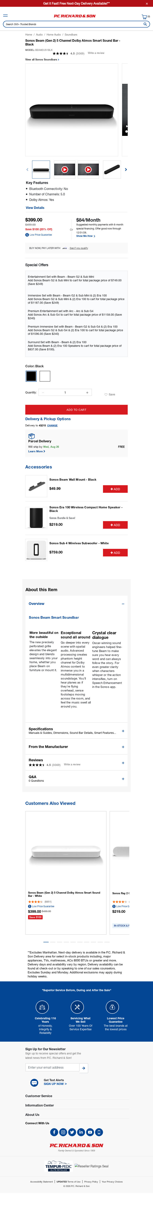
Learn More (35, 451)
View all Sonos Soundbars (41, 59)
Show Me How (84, 236)
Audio (39, 34)
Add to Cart (76, 409)
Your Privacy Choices (112, 1181)
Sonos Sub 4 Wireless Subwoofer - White (79, 543)
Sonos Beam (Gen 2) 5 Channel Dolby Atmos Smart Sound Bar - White (64, 894)
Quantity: (31, 392)
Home (28, 34)
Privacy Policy (91, 1181)
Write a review (96, 52)
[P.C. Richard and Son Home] (75, 17)
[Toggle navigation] (5, 16)
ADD (117, 489)
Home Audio (54, 34)
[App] (99, 1132)
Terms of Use (68, 1181)
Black (34, 366)
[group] (41, 170)
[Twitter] (72, 1132)
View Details (35, 207)
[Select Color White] (45, 376)
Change (52, 425)
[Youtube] (90, 1132)
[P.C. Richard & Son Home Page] (76, 1145)
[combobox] (76, 24)
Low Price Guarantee (41, 234)
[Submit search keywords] (144, 24)
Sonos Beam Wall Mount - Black (72, 479)
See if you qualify (79, 248)
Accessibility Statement (41, 1181)
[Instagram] (63, 1132)
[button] (126, 169)
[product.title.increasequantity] (87, 392)
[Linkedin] (81, 1132)
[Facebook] (54, 1132)
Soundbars (71, 34)
